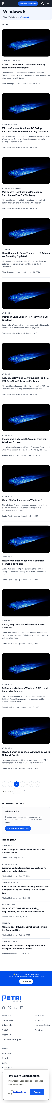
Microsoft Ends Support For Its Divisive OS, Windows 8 (25, 318)
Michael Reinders (9, 876)
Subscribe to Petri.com (28, 3)
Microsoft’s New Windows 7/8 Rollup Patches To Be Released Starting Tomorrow (25, 130)
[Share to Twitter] (9, 1008)
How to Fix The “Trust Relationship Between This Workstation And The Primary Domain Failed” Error (25, 889)
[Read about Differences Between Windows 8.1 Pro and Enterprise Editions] (26, 666)
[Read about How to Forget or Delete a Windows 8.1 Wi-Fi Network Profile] (26, 730)
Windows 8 (7, 313)
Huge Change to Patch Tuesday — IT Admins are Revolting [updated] (26, 255)
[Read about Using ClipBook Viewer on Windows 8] (26, 478)
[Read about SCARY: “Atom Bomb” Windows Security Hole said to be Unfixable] (26, 43)
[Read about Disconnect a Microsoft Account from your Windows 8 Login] (26, 417)
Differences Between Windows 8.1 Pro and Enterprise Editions (25, 690)
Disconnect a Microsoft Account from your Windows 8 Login (24, 440)
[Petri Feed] (15, 1008)
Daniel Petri (7, 516)
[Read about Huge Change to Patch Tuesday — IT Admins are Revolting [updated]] (26, 231)
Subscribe (26, 981)
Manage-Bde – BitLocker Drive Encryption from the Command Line (24, 928)
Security (6, 249)
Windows (13, 17)
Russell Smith (8, 455)
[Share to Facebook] (3, 1008)
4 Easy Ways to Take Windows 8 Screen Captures (23, 626)
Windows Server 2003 (11, 61)
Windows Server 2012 (11, 188)
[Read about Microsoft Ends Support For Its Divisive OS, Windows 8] (26, 295)
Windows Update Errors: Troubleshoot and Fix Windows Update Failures (24, 869)
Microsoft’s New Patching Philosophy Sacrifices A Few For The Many (22, 193)
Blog (5, 17)
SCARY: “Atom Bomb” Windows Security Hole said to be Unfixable (24, 66)
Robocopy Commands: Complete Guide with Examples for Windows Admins (23, 947)
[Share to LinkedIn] (21, 1008)
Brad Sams (7, 147)
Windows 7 (6, 374)
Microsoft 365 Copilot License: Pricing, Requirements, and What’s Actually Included (23, 910)
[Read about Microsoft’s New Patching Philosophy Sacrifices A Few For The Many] (26, 170)
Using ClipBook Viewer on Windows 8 (22, 500)
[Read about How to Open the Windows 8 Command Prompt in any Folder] (26, 539)
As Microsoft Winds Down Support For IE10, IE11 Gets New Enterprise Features (25, 379)
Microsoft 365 (8, 905)
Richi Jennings (8, 83)
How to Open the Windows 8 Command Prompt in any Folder (23, 562)
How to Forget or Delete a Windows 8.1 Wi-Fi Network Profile (26, 753)
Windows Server (9, 124)
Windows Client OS (10, 883)
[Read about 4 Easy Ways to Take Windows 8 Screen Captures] (26, 602)
